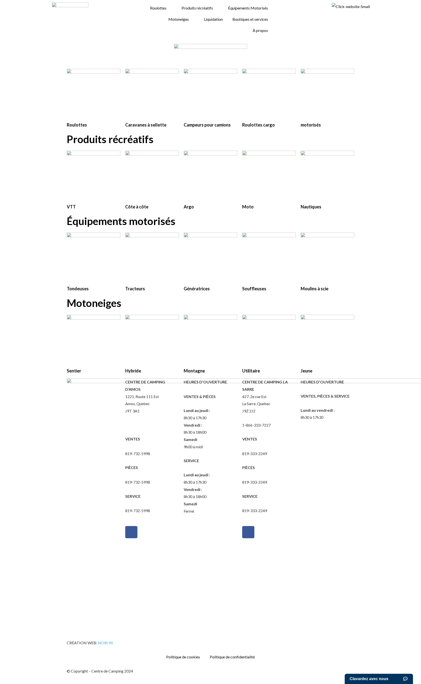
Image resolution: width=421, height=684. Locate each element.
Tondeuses (78, 288)
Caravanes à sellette (145, 124)
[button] (7, 64)
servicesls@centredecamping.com (270, 503)
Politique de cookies (183, 657)
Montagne (194, 370)
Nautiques (311, 206)
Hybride (133, 370)
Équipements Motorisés (248, 8)
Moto (248, 206)
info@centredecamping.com (148, 446)
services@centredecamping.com (152, 503)
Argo (189, 206)
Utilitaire (251, 370)
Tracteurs (135, 288)
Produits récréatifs (197, 8)
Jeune (306, 370)
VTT (71, 206)
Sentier (74, 370)
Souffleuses (254, 288)
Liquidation (213, 19)
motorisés (311, 124)
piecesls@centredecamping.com (269, 474)
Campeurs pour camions (207, 124)
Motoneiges (178, 19)
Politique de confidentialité (232, 657)
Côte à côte (136, 206)
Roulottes (158, 8)
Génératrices (197, 288)
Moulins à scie (314, 288)
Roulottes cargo (258, 124)
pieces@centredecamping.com (151, 474)
